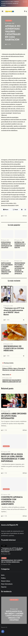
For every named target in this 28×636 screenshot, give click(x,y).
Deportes (3, 587)
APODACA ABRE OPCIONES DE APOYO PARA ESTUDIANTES (13, 416)
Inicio (2, 575)
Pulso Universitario (7, 584)
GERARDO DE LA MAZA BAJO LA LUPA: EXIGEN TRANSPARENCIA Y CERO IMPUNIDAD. (12, 457)
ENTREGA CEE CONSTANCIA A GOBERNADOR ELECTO (20, 245)
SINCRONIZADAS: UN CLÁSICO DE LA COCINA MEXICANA (14, 348)
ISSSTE (5, 300)
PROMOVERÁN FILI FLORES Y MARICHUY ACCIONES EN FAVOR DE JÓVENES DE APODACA (20, 268)
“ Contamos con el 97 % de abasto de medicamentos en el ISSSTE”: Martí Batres (14, 311)
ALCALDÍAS (8, 20)
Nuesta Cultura (5, 581)
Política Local (14, 599)
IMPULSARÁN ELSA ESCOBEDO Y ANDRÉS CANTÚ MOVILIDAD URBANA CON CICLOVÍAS (14, 615)
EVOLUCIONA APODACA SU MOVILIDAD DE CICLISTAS (6, 245)
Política (3, 578)
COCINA (5, 338)
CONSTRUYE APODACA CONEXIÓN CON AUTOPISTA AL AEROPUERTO (12, 500)
